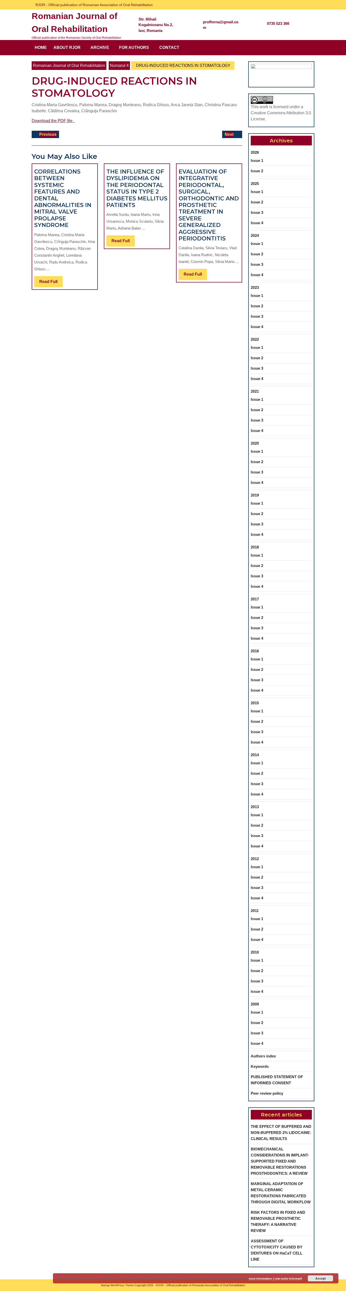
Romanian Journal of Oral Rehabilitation (69, 65)
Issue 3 (257, 212)
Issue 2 (257, 171)
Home (41, 47)
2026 (255, 152)
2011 (255, 910)
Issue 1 (257, 160)
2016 (255, 651)
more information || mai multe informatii (275, 1278)
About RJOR (67, 47)
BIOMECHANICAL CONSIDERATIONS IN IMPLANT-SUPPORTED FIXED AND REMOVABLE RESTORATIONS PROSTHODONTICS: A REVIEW (280, 1161)
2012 (255, 859)
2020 (255, 443)
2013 (255, 807)
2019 (255, 495)
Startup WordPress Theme (117, 1285)
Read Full (51, 283)
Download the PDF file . (53, 121)
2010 (255, 952)
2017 (255, 599)
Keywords (260, 1066)
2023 (255, 287)
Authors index (263, 1056)
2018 (255, 547)
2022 (255, 339)
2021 (255, 391)
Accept (320, 1278)
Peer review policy (267, 1093)
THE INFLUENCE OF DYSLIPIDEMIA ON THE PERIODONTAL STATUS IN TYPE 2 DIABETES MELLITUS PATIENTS (136, 188)
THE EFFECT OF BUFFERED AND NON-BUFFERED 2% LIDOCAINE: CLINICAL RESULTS (281, 1132)
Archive (99, 47)
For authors (134, 47)
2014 (255, 755)
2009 (255, 1004)
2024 (255, 235)
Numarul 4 (119, 65)
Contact (169, 47)
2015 (255, 703)
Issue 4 (257, 223)
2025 (255, 183)
